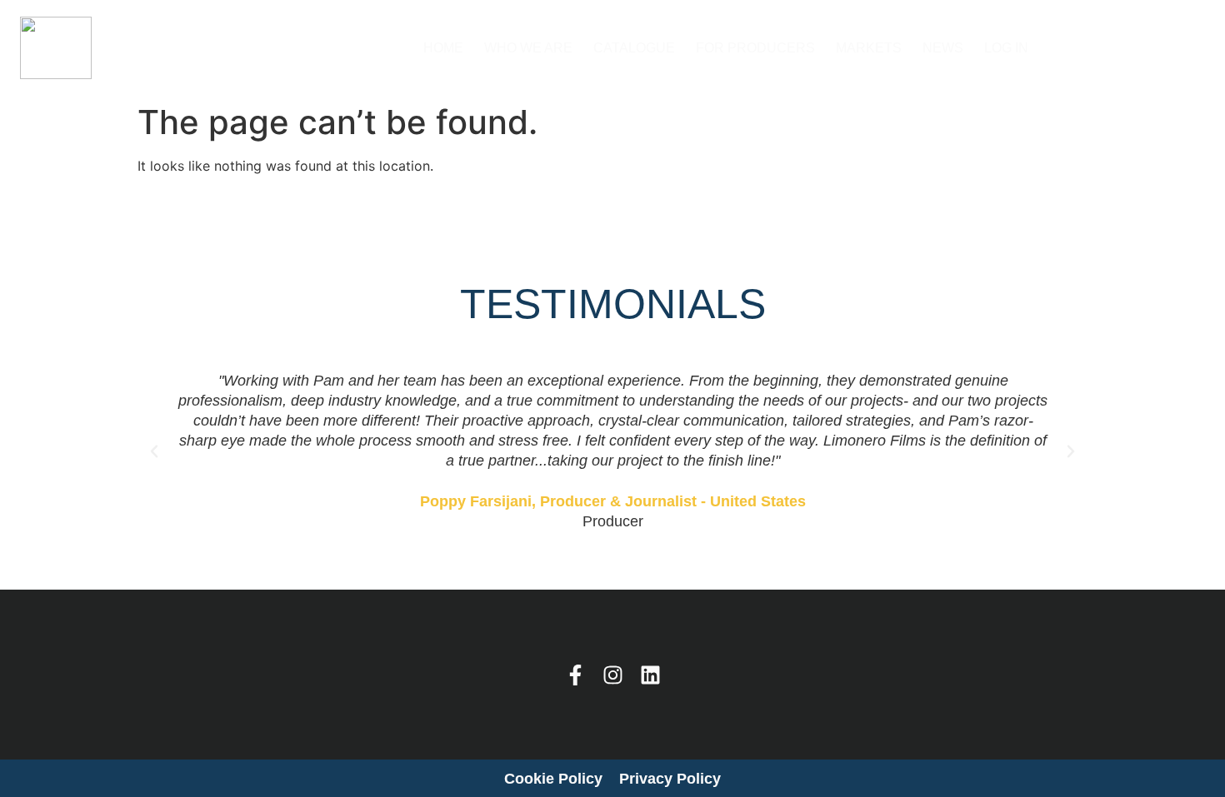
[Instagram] (612, 675)
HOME (443, 48)
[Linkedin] (650, 675)
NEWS (942, 48)
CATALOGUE (634, 48)
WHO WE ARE (528, 48)
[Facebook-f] (575, 675)
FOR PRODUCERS (755, 48)
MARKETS (869, 48)
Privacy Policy (670, 778)
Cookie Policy (553, 778)
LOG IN (1006, 48)
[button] (154, 451)
